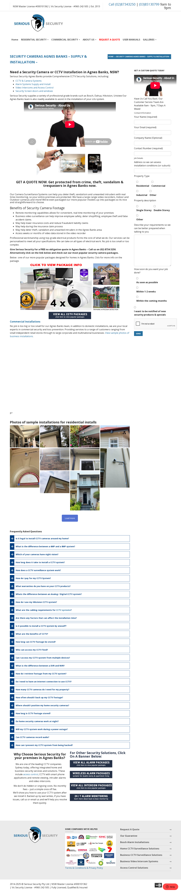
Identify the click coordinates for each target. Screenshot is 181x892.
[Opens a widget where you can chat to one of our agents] (170, 887)
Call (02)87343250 (122, 4)
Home (14, 39)
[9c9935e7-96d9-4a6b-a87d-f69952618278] (85, 459)
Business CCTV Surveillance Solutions (141, 855)
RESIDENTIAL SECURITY (34, 39)
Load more (70, 518)
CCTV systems (63, 610)
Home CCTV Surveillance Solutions (139, 848)
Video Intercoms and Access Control (34, 87)
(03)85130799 (149, 4)
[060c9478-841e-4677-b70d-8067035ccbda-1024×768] (115, 436)
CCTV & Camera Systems (29, 80)
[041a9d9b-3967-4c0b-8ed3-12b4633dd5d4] (54, 459)
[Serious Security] (38, 22)
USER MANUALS (131, 39)
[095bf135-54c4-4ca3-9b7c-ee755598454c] (24, 436)
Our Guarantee (128, 835)
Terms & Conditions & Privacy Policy (84, 867)
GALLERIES (149, 39)
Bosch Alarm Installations (134, 842)
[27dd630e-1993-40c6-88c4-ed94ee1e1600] (54, 482)
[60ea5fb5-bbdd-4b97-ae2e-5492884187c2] (85, 436)
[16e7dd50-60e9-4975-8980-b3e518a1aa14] (115, 468)
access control (30, 774)
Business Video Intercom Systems (139, 861)
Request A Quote (129, 829)
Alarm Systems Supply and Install (33, 84)
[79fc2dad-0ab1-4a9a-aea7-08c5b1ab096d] (54, 436)
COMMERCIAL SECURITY (64, 39)
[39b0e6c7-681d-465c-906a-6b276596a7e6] (24, 468)
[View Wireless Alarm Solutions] (92, 775)
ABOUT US (89, 39)
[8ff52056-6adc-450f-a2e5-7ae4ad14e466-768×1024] (85, 490)
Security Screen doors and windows (34, 91)
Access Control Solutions (134, 867)
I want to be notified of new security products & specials (150, 313)
